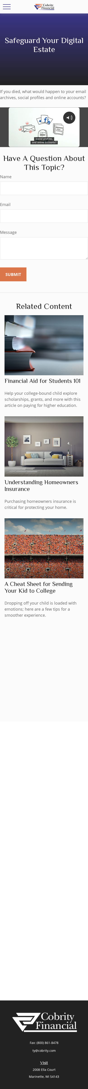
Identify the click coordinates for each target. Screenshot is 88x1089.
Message (8, 232)
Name (6, 176)
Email (5, 204)
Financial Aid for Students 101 (43, 380)
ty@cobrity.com (44, 1050)
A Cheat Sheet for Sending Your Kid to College (39, 587)
